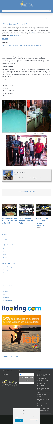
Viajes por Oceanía (7, 285)
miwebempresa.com (41, 416)
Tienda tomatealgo (7, 300)
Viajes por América (7, 276)
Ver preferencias (34, 420)
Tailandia (22, 183)
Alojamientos (10, 183)
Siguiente (48, 18)
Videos (4, 288)
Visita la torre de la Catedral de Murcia (43, 404)
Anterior (42, 18)
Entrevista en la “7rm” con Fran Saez (43, 400)
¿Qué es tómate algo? (8, 267)
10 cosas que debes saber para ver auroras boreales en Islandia (43, 410)
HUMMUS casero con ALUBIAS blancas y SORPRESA (42, 394)
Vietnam (5, 257)
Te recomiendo (6, 291)
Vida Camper (6, 270)
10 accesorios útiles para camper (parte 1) (43, 384)
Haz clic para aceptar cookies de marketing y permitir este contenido (26, 379)
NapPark (33, 32)
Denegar (26, 420)
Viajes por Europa (7, 282)
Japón (4, 251)
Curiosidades (6, 297)
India (4, 248)
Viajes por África (7, 273)
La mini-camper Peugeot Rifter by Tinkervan (26, 220)
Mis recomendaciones (17, 183)
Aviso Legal (5, 374)
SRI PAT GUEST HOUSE (15, 35)
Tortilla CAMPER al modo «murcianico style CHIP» (9, 220)
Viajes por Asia (6, 279)
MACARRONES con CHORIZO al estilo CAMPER (43, 375)
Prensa (4, 294)
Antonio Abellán (19, 172)
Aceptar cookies (18, 420)
